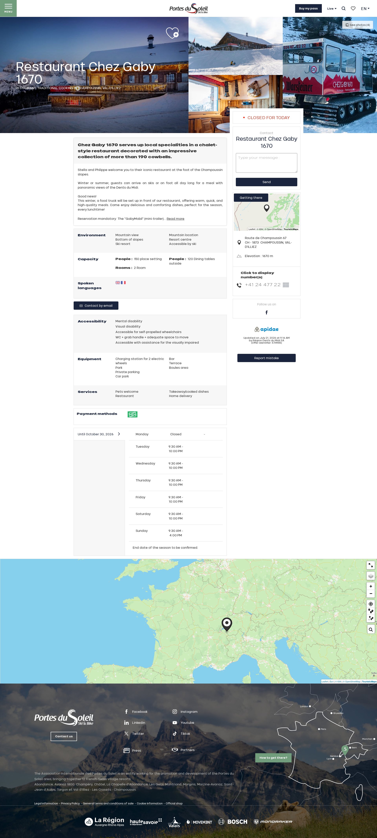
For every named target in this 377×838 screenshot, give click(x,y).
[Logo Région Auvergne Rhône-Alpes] (104, 821)
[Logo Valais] (174, 821)
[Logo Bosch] (232, 821)
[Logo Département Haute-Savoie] (146, 821)
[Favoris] (353, 8)
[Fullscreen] (370, 565)
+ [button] (371, 586)
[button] (343, 8)
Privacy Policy (70, 803)
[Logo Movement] (199, 822)
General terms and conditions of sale (108, 803)
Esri (331, 681)
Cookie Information (150, 803)
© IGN (338, 681)
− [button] (371, 593)
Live (330, 8)
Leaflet (324, 681)
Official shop (174, 803)
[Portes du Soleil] (188, 8)
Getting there (251, 197)
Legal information (46, 803)
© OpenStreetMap (351, 681)
